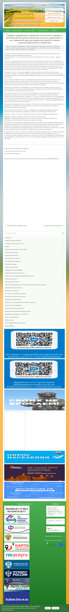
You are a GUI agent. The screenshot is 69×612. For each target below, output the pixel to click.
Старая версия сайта (55, 17)
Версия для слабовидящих (55, 10)
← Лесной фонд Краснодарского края (15, 225)
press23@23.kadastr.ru (52, 158)
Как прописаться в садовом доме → (54, 225)
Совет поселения (30, 30)
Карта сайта (54, 21)
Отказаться (55, 608)
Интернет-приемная (55, 13)
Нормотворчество (43, 30)
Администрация (17, 30)
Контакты (54, 30)
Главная (7, 30)
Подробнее (63, 608)
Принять (48, 608)
